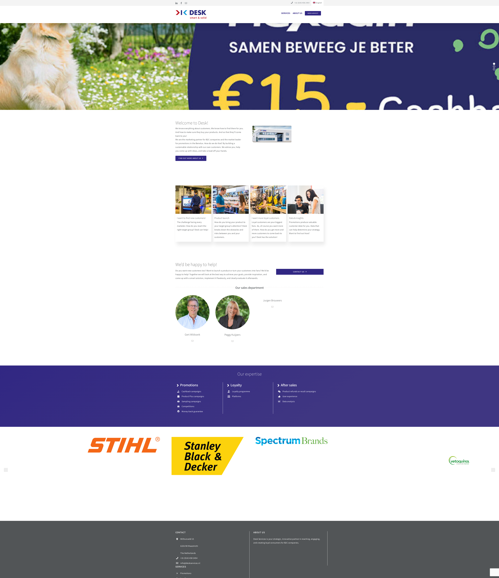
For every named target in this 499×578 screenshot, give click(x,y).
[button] (6, 470)
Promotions (185, 573)
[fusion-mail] (192, 341)
